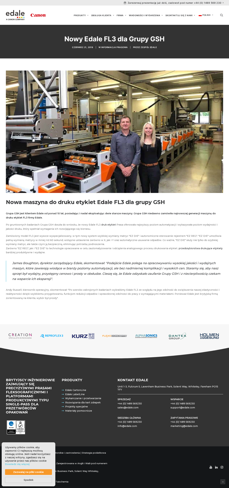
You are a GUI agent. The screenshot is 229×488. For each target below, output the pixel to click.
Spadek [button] (28, 479)
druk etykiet (108, 224)
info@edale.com (127, 426)
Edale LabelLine (75, 394)
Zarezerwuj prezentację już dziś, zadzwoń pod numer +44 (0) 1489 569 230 (174, 2)
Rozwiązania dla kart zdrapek (83, 402)
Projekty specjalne (76, 406)
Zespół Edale (149, 47)
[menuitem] (174, 2)
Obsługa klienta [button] (101, 15)
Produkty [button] (80, 15)
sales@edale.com (128, 407)
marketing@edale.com (184, 426)
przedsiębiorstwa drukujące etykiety (201, 248)
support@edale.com (182, 407)
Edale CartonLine (75, 390)
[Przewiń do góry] (222, 481)
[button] (221, 15)
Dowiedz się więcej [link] (17, 464)
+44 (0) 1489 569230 (130, 403)
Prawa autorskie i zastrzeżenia (62, 452)
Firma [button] (120, 15)
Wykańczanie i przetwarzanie (83, 398)
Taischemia (61, 481)
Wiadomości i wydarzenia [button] (144, 15)
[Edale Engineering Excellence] (25, 15)
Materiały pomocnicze (78, 410)
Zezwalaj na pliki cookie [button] (28, 472)
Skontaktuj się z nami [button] (179, 15)
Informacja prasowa (114, 47)
